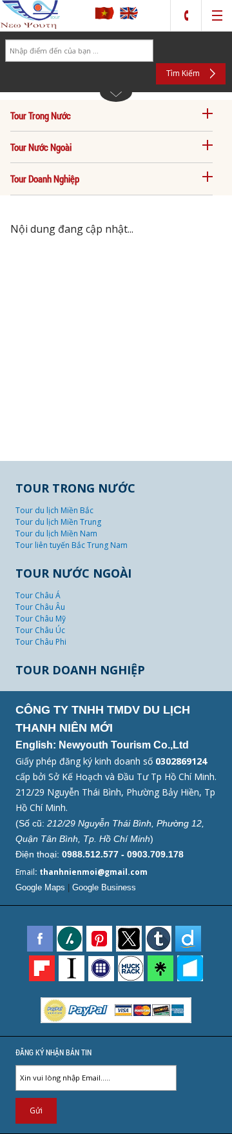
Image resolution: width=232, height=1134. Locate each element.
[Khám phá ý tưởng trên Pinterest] (99, 939)
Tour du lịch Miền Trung (58, 521)
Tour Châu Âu (40, 606)
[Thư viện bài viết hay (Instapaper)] (71, 968)
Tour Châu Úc (40, 630)
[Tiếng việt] (104, 17)
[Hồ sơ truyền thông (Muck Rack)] (131, 968)
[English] (129, 17)
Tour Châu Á (38, 595)
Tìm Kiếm (183, 73)
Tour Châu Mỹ (40, 618)
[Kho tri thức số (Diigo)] (188, 939)
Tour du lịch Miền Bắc (54, 510)
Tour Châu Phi (40, 641)
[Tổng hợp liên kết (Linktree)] (160, 968)
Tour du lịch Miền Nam (56, 533)
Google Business (104, 887)
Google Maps (40, 887)
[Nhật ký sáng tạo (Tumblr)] (158, 939)
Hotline (186, 16)
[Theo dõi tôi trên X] (129, 939)
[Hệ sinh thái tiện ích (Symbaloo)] (101, 968)
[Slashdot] (69, 939)
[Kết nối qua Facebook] (40, 939)
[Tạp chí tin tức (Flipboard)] (42, 968)
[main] (116, 582)
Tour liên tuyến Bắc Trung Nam (71, 545)
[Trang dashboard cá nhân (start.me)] (190, 968)
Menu (217, 16)
